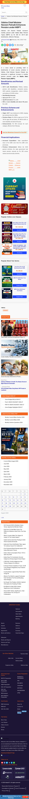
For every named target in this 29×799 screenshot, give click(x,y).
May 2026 (6, 469)
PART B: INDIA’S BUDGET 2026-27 (14, 404)
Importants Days (20, 633)
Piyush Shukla (6, 39)
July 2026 (6, 463)
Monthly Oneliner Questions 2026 (14, 422)
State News (18, 613)
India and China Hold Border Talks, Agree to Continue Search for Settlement (15, 545)
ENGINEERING (21, 690)
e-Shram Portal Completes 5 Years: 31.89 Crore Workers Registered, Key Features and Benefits (15, 567)
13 (13, 500)
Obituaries (3, 637)
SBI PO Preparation (6, 678)
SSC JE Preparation (6, 687)
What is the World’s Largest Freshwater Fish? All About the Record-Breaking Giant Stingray (14, 578)
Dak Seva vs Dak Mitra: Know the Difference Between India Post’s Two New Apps (15, 531)
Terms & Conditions (20, 788)
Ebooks (3, 727)
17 (2, 503)
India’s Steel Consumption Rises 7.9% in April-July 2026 (14, 553)
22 (21, 503)
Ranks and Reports (6, 639)
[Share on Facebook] (10, 45)
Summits (18, 628)
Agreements (4, 630)
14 (17, 500)
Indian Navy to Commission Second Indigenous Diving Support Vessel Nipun (14, 558)
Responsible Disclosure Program (10, 786)
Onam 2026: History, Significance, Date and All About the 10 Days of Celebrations (14, 592)
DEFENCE (19, 688)
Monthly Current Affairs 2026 (12, 420)
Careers (21, 712)
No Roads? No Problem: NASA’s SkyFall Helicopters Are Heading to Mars (15, 583)
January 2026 (7, 479)
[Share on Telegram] (5, 45)
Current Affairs (19, 658)
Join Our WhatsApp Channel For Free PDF (15, 132)
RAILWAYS (20, 683)
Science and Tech (5, 642)
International (19, 611)
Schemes (5, 310)
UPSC (18, 692)
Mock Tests (4, 719)
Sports (2, 623)
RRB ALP (3, 706)
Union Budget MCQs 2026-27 (13, 399)
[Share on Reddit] (7, 45)
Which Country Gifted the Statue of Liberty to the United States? (13, 536)
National (18, 609)
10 (2, 500)
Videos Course (4, 724)
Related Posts (5, 316)
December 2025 (8, 482)
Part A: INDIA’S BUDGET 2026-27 (14, 402)
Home (2, 16)
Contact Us (20, 706)
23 (25, 503)
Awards (3, 625)
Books (2, 729)
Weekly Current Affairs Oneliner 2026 (14, 417)
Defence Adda (19, 660)
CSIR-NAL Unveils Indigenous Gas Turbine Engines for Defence (13, 562)
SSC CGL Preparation (4, 690)
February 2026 (8, 476)
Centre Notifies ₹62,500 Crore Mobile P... (12, 356)
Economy (18, 630)
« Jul (2, 517)
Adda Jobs (10, 658)
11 (6, 500)
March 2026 (7, 474)
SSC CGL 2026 (5, 709)
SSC (18, 680)
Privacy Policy (5, 790)
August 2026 (11, 461)
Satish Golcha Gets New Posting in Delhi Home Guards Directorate (14, 540)
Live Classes (4, 722)
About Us (19, 704)
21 (17, 503)
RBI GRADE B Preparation (4, 696)
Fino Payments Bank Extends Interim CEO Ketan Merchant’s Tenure (15, 549)
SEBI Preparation (5, 684)
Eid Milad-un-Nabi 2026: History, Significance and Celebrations (12, 587)
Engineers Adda (9, 665)
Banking (18, 618)
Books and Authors (5, 633)
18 (6, 503)
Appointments (19, 616)
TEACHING (20, 685)
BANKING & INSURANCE (20, 677)
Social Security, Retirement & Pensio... (11, 376)
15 (21, 500)
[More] (25, 5)
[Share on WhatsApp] (2, 45)
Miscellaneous (4, 644)
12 (10, 500)
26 (10, 506)
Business (18, 623)
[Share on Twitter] (13, 45)
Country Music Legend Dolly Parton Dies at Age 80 (14, 572)
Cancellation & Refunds (8, 788)
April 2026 (6, 471)
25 (6, 506)
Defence (18, 625)
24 (2, 506)
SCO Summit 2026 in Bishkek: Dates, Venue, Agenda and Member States (13, 526)
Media (18, 709)
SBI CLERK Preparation (4, 681)
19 (10, 503)
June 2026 (6, 466)
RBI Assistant (4, 693)
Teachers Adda (24, 653)
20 (14, 503)
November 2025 (8, 484)
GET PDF (25, 797)
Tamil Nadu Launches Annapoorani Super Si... (13, 337)
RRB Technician (5, 704)
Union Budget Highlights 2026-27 (14, 407)
